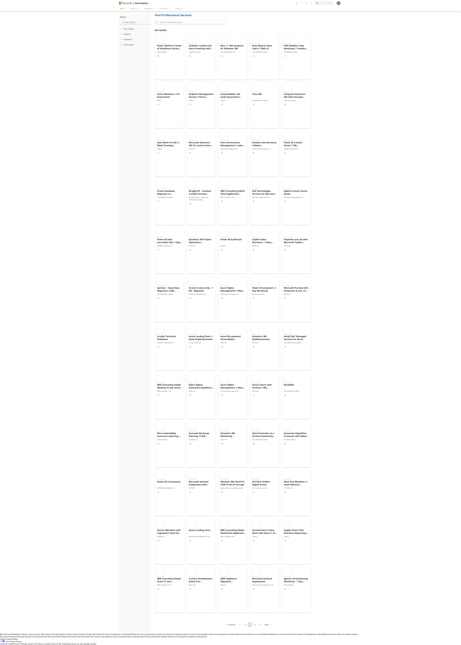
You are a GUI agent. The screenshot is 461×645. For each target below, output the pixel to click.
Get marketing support (180, 634)
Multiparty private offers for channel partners (340, 634)
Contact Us (31, 644)
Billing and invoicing (139, 634)
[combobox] (191, 22)
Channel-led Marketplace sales (309, 634)
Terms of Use (56, 644)
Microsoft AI (5, 636)
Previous (231, 625)
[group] (158, 56)
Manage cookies (89, 644)
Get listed (166, 634)
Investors (164, 636)
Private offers (91, 634)
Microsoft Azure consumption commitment (114, 634)
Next (266, 625)
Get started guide (58, 634)
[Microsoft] (125, 3)
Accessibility (191, 636)
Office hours (46, 634)
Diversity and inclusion (177, 636)
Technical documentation (75, 634)
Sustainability (201, 636)
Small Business (106, 636)
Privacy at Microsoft (152, 636)
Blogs (24, 634)
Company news (138, 636)
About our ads (77, 644)
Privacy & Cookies (43, 644)
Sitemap (23, 644)
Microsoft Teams (75, 636)
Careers (115, 636)
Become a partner (155, 634)
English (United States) (9, 639)
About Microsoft (124, 636)
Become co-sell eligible (258, 634)
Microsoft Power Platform (58, 636)
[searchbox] (137, 22)
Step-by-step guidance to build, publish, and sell (229, 634)
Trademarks (66, 644)
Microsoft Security (17, 636)
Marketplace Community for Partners (282, 634)
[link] (169, 57)
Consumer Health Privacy (10, 644)
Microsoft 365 (41, 636)
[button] (156, 22)
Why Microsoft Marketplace (11, 634)
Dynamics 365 (30, 636)
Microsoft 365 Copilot (91, 636)
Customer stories (33, 634)
